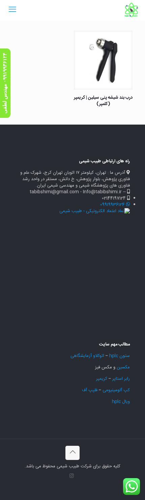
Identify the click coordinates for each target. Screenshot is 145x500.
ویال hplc (121, 401)
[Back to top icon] (72, 453)
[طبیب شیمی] (131, 10)
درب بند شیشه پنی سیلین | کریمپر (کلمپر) (103, 101)
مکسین (123, 367)
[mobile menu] (12, 10)
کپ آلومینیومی (116, 390)
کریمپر (101, 378)
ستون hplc (119, 356)
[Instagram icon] (71, 476)
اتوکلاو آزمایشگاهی (86, 356)
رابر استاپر (121, 378)
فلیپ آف (89, 390)
